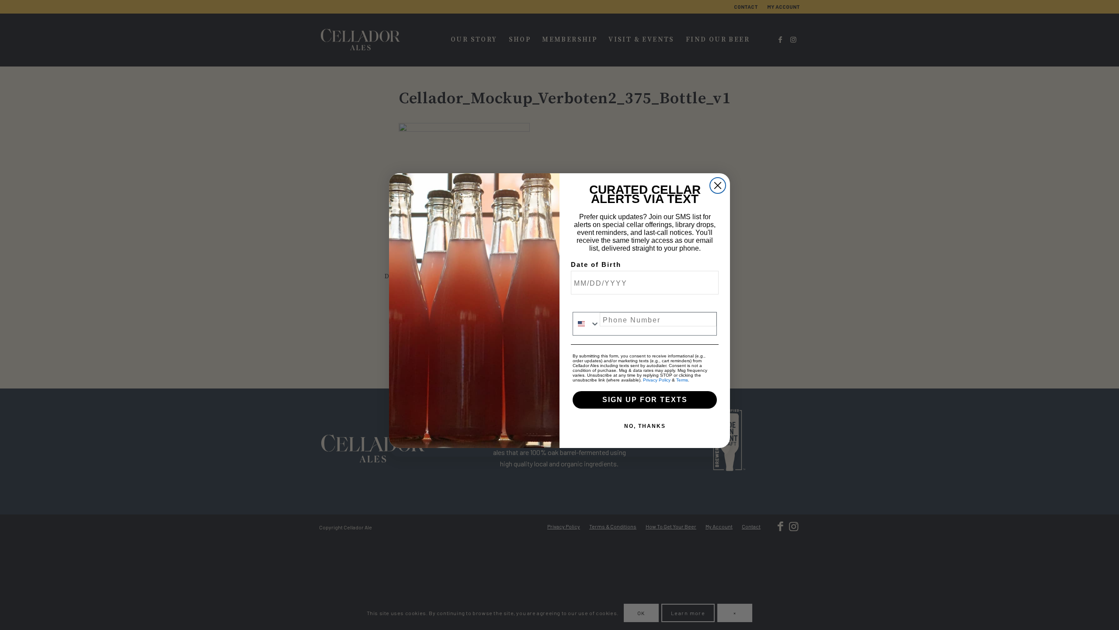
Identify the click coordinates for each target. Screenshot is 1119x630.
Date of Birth (596, 264)
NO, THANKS (645, 426)
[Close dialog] (718, 185)
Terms (682, 380)
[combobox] (586, 323)
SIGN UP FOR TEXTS (645, 399)
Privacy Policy (657, 380)
